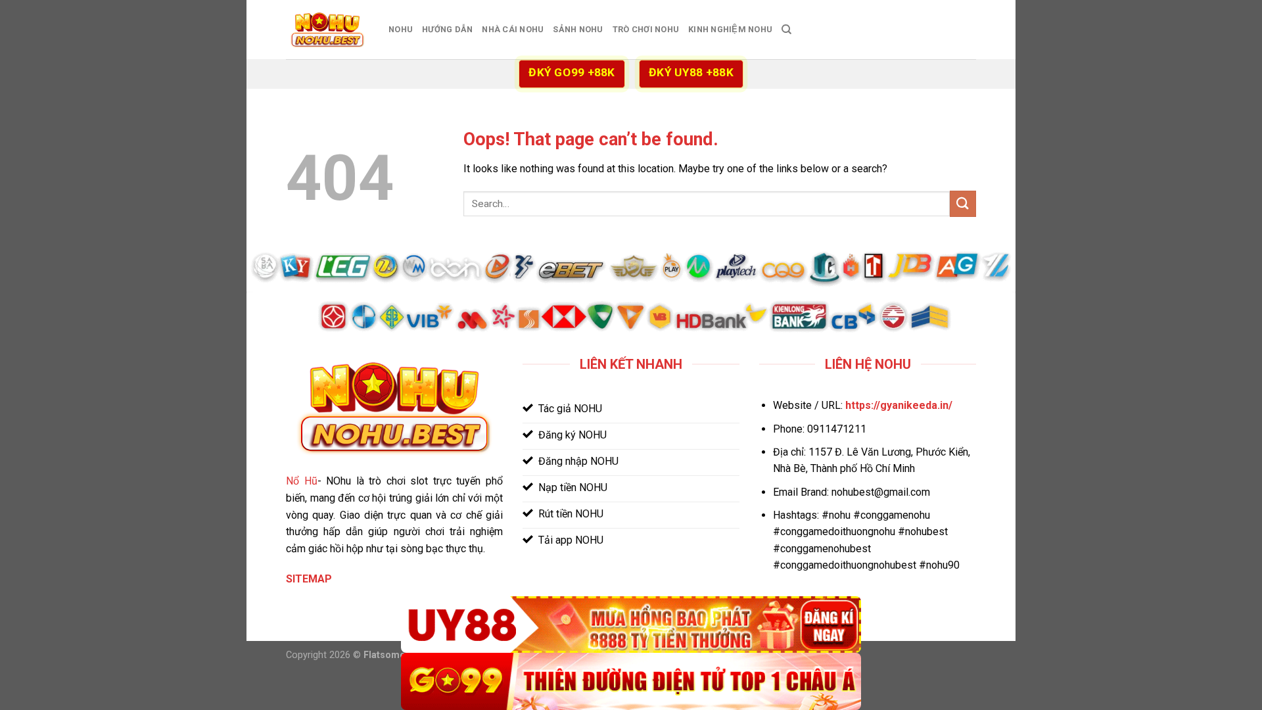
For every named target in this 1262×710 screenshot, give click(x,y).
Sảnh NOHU (578, 29)
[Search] (786, 29)
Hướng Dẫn (447, 29)
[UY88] (631, 624)
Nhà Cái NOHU (513, 29)
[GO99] (631, 681)
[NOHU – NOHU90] (327, 30)
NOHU (400, 29)
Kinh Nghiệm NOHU (730, 29)
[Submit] (963, 203)
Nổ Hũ (301, 481)
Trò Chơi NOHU (646, 29)
